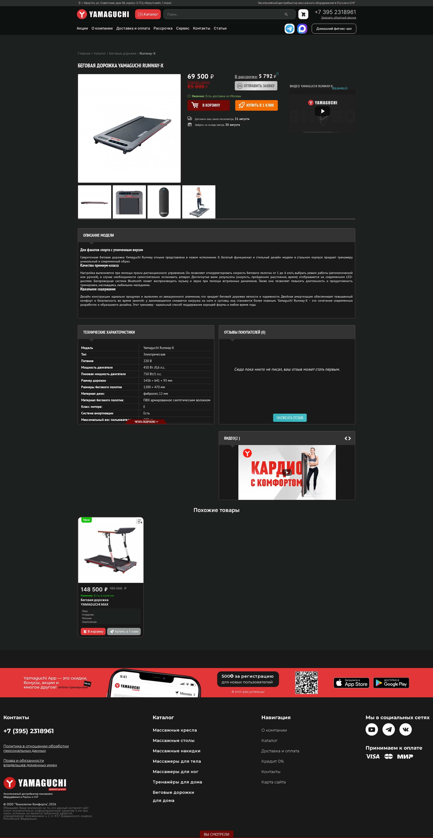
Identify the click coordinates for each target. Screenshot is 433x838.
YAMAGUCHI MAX (94, 604)
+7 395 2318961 (335, 12)
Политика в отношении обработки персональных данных (36, 748)
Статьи (220, 28)
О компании (102, 28)
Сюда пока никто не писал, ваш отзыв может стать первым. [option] (287, 369)
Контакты (201, 28)
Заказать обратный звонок (338, 17)
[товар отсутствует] (303, 14)
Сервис (182, 28)
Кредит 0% (272, 761)
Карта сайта (273, 782)
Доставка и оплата (133, 28)
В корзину (95, 631)
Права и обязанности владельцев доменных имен (30, 762)
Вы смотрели (216, 834)
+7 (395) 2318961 (28, 731)
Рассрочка (163, 28)
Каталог (269, 740)
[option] (287, 472)
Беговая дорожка (94, 600)
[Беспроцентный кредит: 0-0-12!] (277, 73)
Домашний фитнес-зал (334, 28)
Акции (82, 28)
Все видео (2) (340, 88)
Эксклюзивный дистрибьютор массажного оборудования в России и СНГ (306, 3)
